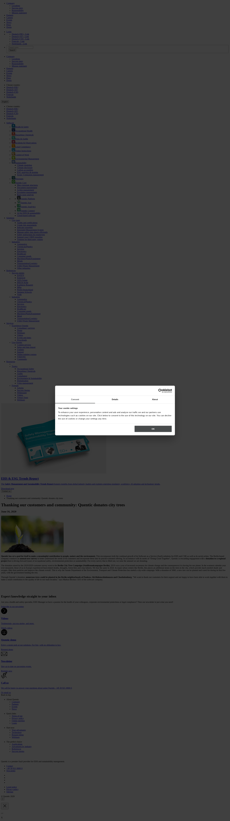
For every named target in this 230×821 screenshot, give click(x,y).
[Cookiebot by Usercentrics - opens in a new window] (160, 391)
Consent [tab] (75, 399)
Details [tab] (115, 399)
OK (153, 429)
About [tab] (155, 399)
